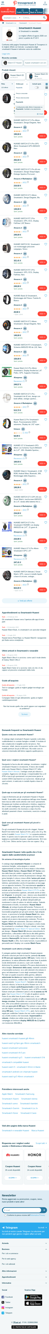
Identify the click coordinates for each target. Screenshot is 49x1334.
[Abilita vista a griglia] (47, 88)
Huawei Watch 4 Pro (22, 1011)
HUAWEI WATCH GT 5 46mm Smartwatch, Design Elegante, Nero (27, 322)
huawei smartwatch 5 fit (35, 1057)
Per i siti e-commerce (10, 1253)
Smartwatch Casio (28, 1113)
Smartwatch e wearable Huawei (15, 1130)
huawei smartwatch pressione (14, 1048)
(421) (24, 131)
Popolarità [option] (19, 102)
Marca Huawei (37, 1130)
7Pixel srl (17, 1322)
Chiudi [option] (41, 114)
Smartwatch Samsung (24, 1094)
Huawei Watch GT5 (17, 994)
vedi (42, 136)
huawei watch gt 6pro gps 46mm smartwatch (21, 1043)
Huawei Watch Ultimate (11, 772)
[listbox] (29, 103)
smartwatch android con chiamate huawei (19, 1072)
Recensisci (18, 381)
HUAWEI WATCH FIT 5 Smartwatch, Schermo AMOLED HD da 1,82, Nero (28, 346)
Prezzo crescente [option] (21, 93)
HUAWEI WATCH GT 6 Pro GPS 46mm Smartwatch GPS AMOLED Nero (27, 146)
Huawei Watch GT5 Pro (31, 890)
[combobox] (12, 17)
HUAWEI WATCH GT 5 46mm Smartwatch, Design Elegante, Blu (27, 196)
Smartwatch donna (29, 1099)
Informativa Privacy (37, 1215)
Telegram (8, 1313)
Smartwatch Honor (10, 1113)
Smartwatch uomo (10, 1103)
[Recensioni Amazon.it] (18, 131)
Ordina (19, 84)
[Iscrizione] (44, 1210)
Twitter (7, 1302)
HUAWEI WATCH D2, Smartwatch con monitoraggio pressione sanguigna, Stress (27, 246)
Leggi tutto (6, 54)
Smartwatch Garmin (10, 1108)
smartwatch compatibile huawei (15, 1062)
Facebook (9, 1297)
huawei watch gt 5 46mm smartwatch (18, 1076)
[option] (29, 108)
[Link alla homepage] (3, 23)
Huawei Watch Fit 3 (22, 834)
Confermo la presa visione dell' (26, 1215)
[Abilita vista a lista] (47, 84)
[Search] (44, 17)
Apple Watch (7, 1094)
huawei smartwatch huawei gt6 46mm (18, 1038)
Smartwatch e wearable (13, 23)
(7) (24, 381)
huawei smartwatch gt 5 (12, 1057)
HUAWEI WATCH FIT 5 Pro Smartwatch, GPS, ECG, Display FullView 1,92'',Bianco (26, 220)
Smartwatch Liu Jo (30, 1108)
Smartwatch (23, 23)
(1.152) (25, 433)
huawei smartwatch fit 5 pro (13, 1053)
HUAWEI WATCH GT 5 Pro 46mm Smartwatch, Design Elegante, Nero (27, 121)
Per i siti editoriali (8, 1264)
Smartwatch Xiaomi (10, 1099)
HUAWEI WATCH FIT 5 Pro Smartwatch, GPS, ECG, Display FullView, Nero (26, 272)
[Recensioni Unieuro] (18, 433)
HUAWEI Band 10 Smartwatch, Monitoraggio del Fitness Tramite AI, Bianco (27, 298)
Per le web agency (9, 1259)
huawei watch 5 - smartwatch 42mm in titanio (21, 1067)
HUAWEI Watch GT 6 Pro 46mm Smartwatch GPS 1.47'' (26, 549)
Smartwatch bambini (29, 1103)
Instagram (9, 1308)
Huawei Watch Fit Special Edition (27, 929)
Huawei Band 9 (20, 982)
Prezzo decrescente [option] (22, 98)
